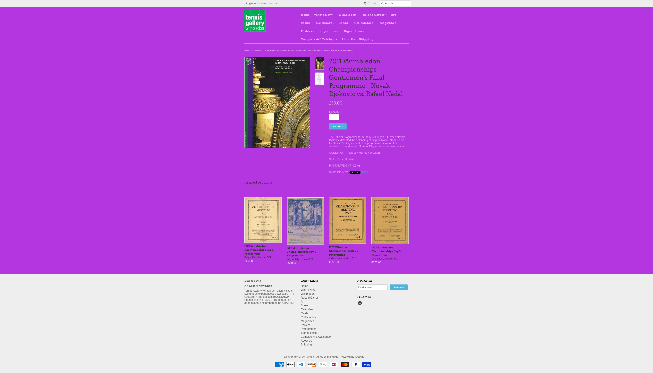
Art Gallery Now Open (258, 285)
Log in (250, 3)
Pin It (365, 172)
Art (393, 14)
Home (305, 14)
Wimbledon (347, 14)
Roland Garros (374, 14)
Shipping (366, 39)
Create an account (268, 3)
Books (305, 23)
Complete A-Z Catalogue (319, 39)
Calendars (324, 23)
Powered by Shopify (352, 356)
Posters (306, 31)
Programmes (328, 31)
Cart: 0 (371, 3)
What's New (323, 14)
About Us (348, 39)
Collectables (364, 23)
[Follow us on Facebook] (360, 304)
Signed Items (354, 31)
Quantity (334, 112)
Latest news (252, 280)
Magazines (388, 23)
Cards (343, 23)
